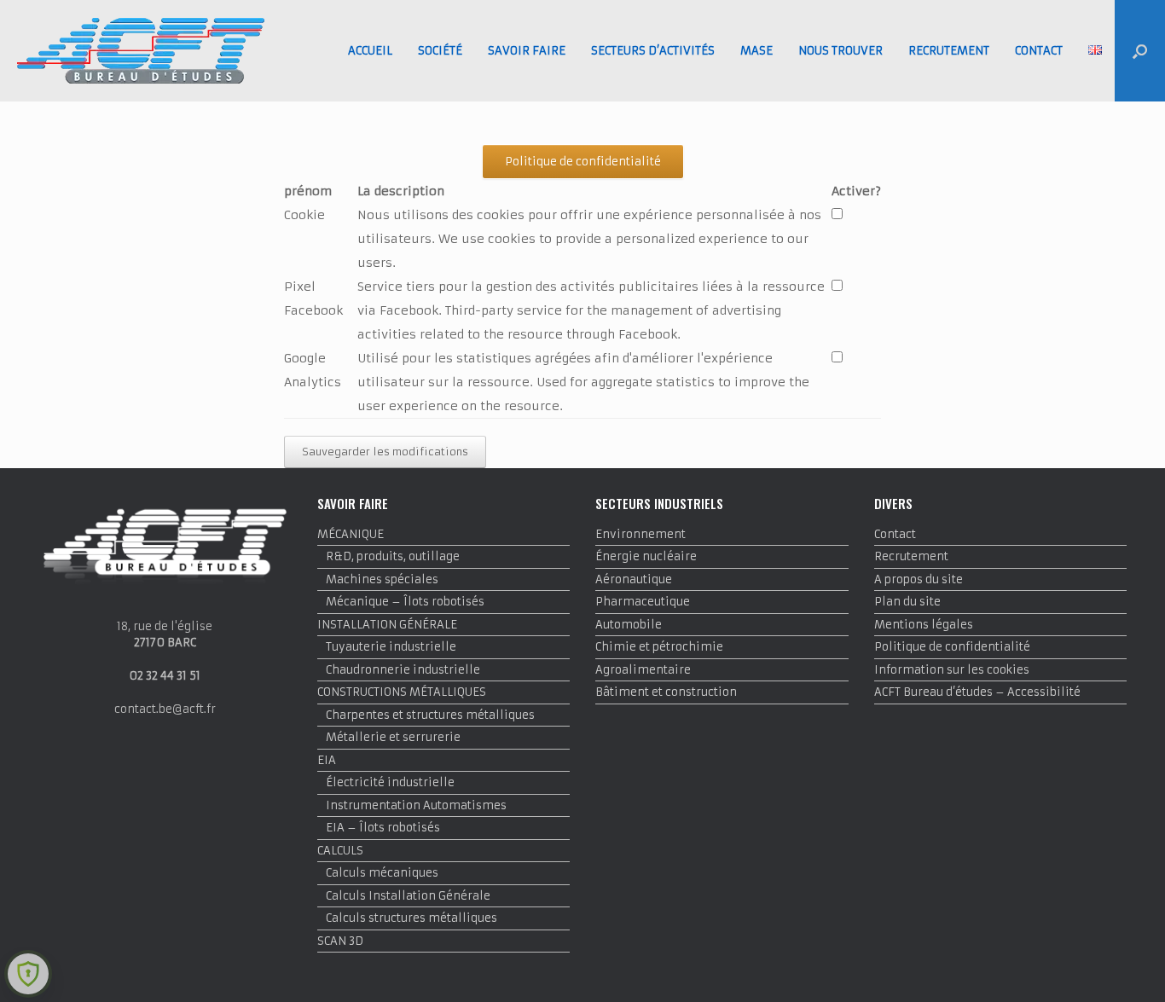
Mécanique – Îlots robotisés (405, 601)
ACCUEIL (370, 50)
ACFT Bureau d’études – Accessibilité (977, 692)
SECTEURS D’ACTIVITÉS (653, 50)
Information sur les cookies (951, 670)
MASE (756, 50)
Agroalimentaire (643, 670)
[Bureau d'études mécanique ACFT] (140, 51)
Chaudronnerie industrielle (403, 670)
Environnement (640, 534)
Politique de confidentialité (952, 647)
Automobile (628, 624)
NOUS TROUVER (840, 50)
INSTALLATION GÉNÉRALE (387, 624)
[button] (1140, 50)
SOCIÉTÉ (440, 50)
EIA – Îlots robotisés (383, 827)
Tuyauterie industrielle (391, 647)
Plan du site (907, 601)
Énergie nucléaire (646, 556)
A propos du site (918, 579)
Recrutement (911, 556)
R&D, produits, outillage (393, 556)
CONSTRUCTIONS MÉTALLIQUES (401, 692)
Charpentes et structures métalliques (430, 715)
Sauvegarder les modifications (385, 451)
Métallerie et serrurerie (393, 737)
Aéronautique (633, 579)
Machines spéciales (382, 579)
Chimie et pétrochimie (659, 647)
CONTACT (1039, 50)
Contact (895, 534)
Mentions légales (923, 624)
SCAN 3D (340, 941)
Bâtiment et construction (666, 692)
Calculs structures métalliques (411, 918)
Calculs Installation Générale (408, 896)
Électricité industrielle (390, 782)
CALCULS (340, 850)
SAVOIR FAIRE (526, 50)
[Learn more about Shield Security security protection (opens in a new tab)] (28, 973)
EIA (326, 760)
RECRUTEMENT (948, 50)
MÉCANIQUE (350, 534)
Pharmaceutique (642, 601)
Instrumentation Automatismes (416, 805)
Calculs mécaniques (382, 873)
